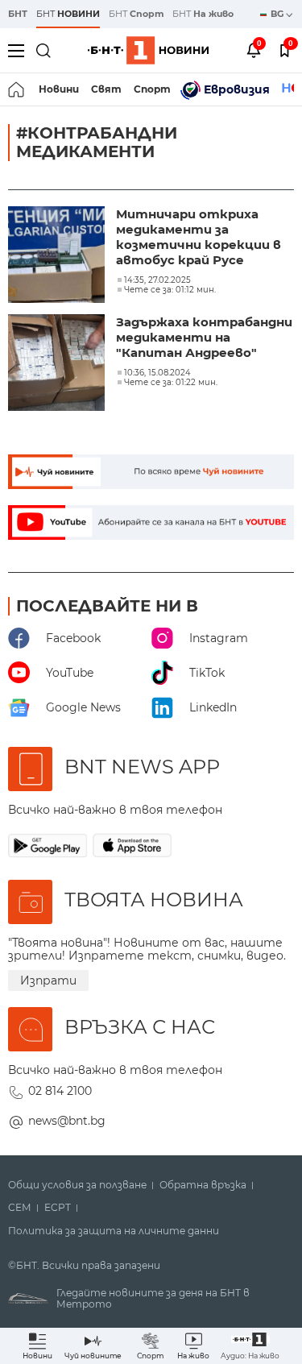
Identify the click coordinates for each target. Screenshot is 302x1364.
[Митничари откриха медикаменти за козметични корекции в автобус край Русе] (58, 256)
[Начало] (17, 89)
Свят (106, 89)
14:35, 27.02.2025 (157, 280)
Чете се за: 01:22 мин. (170, 383)
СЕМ (19, 1207)
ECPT (57, 1207)
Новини (59, 89)
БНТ (17, 13)
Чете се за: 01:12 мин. (170, 290)
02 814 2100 (60, 1090)
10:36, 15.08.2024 (157, 373)
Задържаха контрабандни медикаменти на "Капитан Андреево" (204, 337)
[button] (250, 1346)
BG (278, 13)
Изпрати (48, 980)
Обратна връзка (202, 1185)
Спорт (152, 89)
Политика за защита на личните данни (113, 1231)
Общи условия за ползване (77, 1185)
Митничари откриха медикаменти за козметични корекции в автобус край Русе (198, 236)
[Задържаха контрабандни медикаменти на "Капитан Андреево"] (58, 364)
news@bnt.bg (66, 1120)
